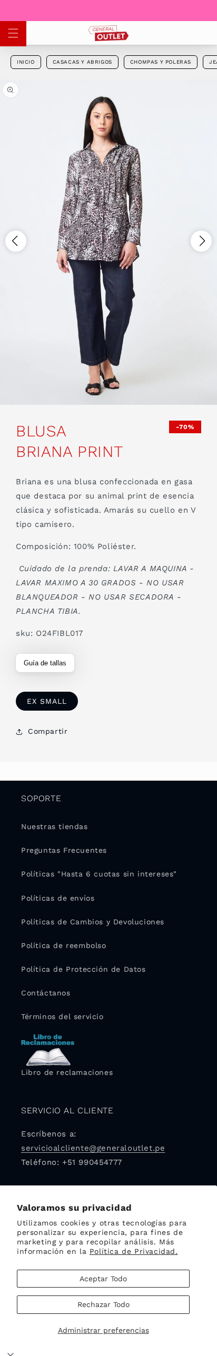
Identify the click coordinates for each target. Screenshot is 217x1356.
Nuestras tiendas (54, 826)
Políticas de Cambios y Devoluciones (92, 922)
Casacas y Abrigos (82, 62)
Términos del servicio (62, 1016)
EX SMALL (47, 701)
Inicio (26, 62)
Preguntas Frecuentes (64, 850)
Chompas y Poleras (160, 62)
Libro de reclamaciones (67, 1072)
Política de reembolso (63, 945)
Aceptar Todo (103, 1278)
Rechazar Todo (103, 1304)
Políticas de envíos (57, 898)
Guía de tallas (45, 663)
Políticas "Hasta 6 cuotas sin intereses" (99, 874)
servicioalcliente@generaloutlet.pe (93, 1148)
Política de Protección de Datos (83, 969)
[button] (13, 33)
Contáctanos (46, 993)
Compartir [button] (47, 731)
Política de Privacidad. (134, 1251)
